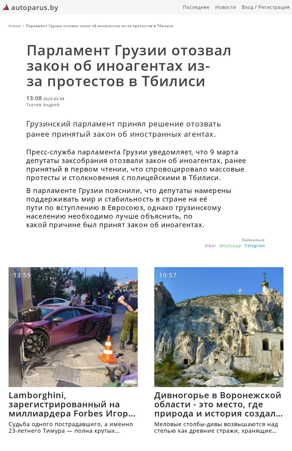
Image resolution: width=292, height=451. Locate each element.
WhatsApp (230, 245)
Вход (248, 7)
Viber (210, 245)
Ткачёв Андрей (43, 104)
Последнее (196, 7)
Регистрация (274, 7)
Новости (225, 7)
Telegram (255, 245)
